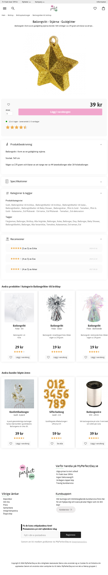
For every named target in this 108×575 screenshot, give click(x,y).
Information (101, 2)
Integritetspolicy (10, 510)
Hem (3, 15)
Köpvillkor (7, 499)
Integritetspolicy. (79, 541)
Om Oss (6, 502)
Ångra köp (7, 513)
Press (5, 505)
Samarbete (8, 508)
